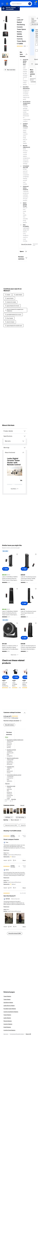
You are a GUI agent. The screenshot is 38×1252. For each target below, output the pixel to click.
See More (13, 489)
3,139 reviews (14, 718)
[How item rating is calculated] (20, 720)
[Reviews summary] (27, 46)
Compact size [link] (10, 766)
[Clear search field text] (27, 3)
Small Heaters (7, 1027)
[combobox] (21, 3)
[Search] (29, 3)
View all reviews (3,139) (14, 933)
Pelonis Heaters (8, 1021)
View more (13, 654)
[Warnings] (25, 447)
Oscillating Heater (8, 1002)
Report (24, 860)
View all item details (26, 244)
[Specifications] (25, 436)
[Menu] (2, 3)
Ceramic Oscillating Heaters (11, 1011)
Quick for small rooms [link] (12, 758)
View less (13, 799)
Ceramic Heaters (8, 1024)
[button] (22, 54)
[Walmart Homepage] (7, 3)
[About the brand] (23, 452)
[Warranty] (23, 441)
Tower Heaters (7, 996)
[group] (24, 46)
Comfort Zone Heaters (9, 1030)
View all (22, 805)
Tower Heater (7, 999)
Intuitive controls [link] (11, 749)
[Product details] (25, 431)
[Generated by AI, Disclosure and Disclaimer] (10, 801)
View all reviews (9, 725)
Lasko (18, 17)
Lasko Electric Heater (9, 1005)
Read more (6, 850)
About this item (8, 425)
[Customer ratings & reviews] (25, 712)
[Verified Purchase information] (19, 836)
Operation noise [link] (11, 786)
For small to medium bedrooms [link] (15, 739)
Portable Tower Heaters (10, 1008)
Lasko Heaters (7, 1018)
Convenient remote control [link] (14, 775)
